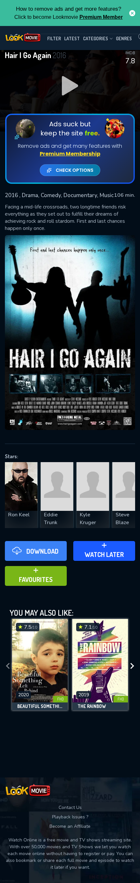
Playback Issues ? (70, 817)
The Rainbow (91, 706)
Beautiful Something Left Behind (40, 706)
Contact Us (70, 807)
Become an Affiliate (70, 826)
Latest (72, 38)
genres (124, 38)
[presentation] (8, 666)
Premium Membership (70, 154)
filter (54, 38)
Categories (95, 38)
